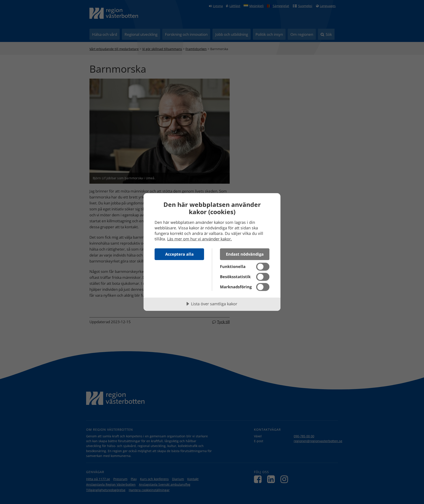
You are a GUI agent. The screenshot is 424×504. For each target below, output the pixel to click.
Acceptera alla (179, 254)
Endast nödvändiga (245, 254)
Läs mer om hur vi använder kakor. (199, 239)
